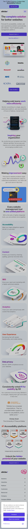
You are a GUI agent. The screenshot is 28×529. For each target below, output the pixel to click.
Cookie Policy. (11, 510)
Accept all (14, 514)
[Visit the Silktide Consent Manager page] (23, 524)
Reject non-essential (14, 519)
